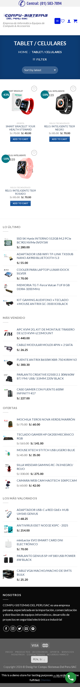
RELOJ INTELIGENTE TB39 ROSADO (20, 192)
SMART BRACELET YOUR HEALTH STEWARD (20, 128)
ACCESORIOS (40, 651)
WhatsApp (61, 676)
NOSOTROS (17, 654)
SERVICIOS (68, 651)
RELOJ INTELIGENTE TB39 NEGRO (59, 128)
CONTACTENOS (36, 654)
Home (23, 52)
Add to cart (20, 139)
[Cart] (75, 21)
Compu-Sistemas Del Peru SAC (57, 666)
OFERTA (54, 651)
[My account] (69, 21)
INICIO (9, 651)
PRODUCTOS (22, 651)
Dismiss (46, 680)
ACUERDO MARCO (58, 654)
